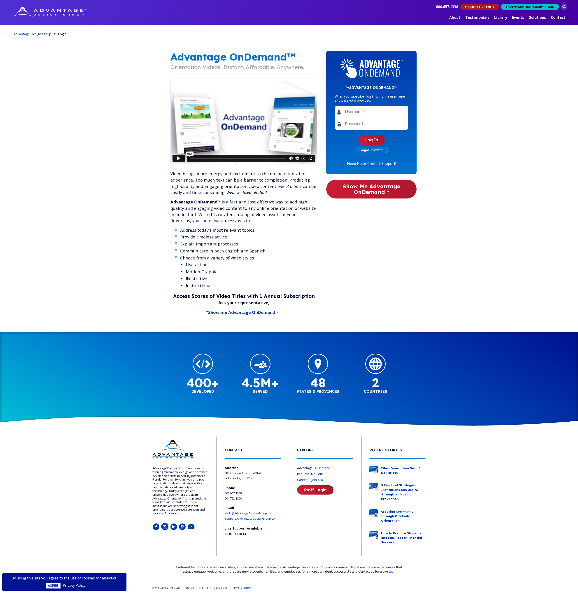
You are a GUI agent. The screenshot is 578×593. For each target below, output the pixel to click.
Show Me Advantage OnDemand (371, 189)
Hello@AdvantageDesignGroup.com (249, 513)
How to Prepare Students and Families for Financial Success (401, 537)
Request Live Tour (310, 474)
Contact (558, 17)
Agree (53, 585)
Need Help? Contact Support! (371, 163)
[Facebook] (156, 527)
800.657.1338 (447, 6)
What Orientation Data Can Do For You (402, 470)
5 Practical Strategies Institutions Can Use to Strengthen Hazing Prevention (399, 492)
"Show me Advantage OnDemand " (244, 312)
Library (500, 17)
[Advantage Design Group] (49, 12)
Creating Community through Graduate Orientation (397, 516)
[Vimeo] (191, 527)
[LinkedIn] (173, 527)
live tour (389, 571)
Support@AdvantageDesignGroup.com (251, 518)
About (454, 17)
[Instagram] (182, 527)
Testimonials (477, 17)
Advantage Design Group (32, 34)
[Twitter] (164, 527)
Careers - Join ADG (310, 480)
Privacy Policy (74, 585)
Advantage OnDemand (313, 468)
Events (518, 17)
